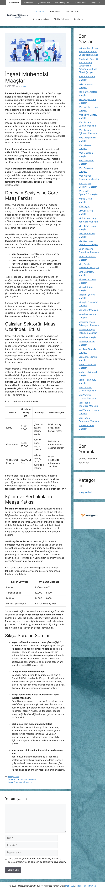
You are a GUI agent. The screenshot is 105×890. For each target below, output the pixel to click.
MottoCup (69, 886)
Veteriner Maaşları (88, 337)
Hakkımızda (28, 3)
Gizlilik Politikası (80, 3)
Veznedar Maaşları (88, 310)
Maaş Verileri (13, 3)
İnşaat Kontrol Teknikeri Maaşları (22, 779)
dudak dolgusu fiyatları (85, 886)
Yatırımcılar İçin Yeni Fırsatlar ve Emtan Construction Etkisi (89, 51)
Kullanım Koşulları (62, 3)
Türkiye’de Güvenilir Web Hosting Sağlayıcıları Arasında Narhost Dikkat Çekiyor (89, 66)
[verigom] (89, 515)
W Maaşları (84, 206)
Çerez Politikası (44, 3)
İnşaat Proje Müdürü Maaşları (20, 782)
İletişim (94, 3)
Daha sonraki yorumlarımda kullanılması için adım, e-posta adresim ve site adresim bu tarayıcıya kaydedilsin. (37, 860)
